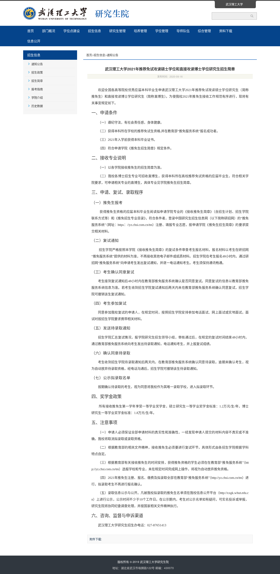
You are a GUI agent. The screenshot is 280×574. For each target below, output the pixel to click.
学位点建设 (71, 30)
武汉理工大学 (234, 4)
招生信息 (94, 30)
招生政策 (37, 72)
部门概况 (48, 30)
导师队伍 (183, 30)
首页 (30, 30)
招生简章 (37, 81)
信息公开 (33, 41)
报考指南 (37, 89)
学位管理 (161, 30)
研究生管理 (117, 30)
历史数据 (37, 106)
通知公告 (37, 64)
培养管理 (140, 30)
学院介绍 (37, 97)
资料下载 (225, 30)
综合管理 (204, 30)
